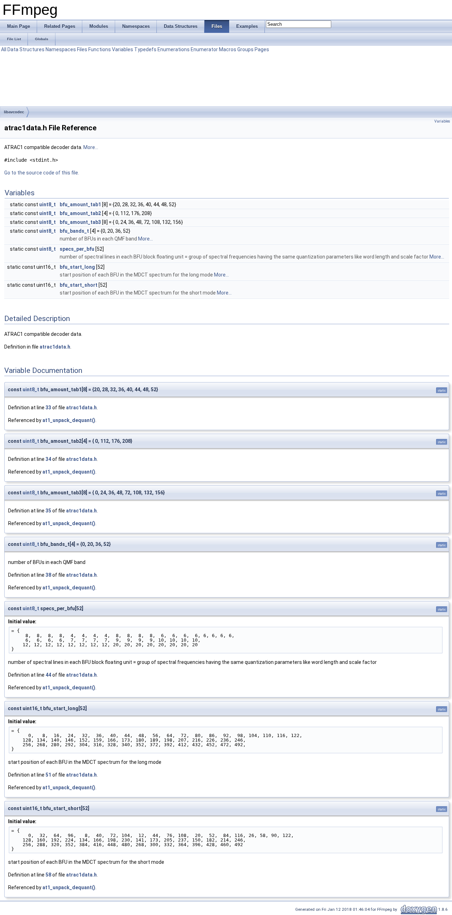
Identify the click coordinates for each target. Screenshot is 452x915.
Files (82, 49)
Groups (245, 49)
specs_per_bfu (77, 249)
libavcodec (14, 112)
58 (48, 875)
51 (48, 775)
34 (48, 459)
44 (48, 675)
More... (90, 147)
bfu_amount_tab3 (80, 222)
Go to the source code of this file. (41, 173)
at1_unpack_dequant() (68, 420)
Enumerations (173, 49)
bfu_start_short (78, 285)
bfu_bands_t (74, 231)
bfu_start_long (77, 267)
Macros (227, 49)
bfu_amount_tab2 (80, 213)
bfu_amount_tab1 (80, 204)
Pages (262, 49)
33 (48, 407)
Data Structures (25, 49)
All (3, 49)
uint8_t (47, 204)
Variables (122, 49)
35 (48, 510)
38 (48, 575)
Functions (99, 49)
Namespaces (61, 49)
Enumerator (204, 49)
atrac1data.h (55, 347)
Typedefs (145, 49)
